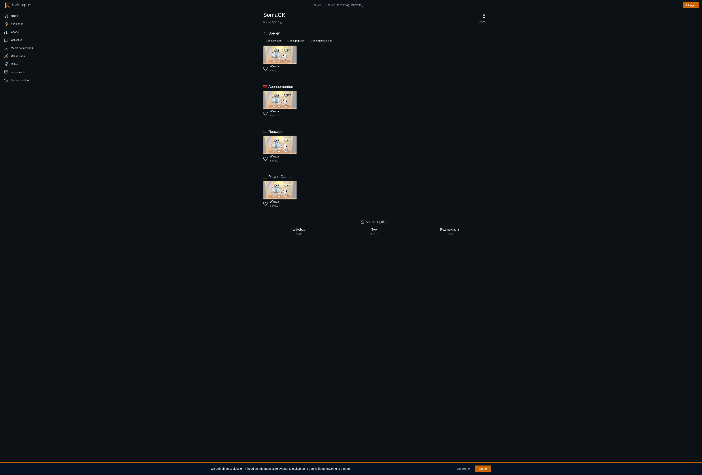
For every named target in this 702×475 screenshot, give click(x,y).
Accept (483, 468)
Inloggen (691, 5)
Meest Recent (273, 40)
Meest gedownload (321, 40)
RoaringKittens (450, 231)
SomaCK (275, 70)
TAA (374, 231)
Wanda (274, 66)
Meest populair (296, 40)
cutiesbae (298, 231)
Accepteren (463, 468)
